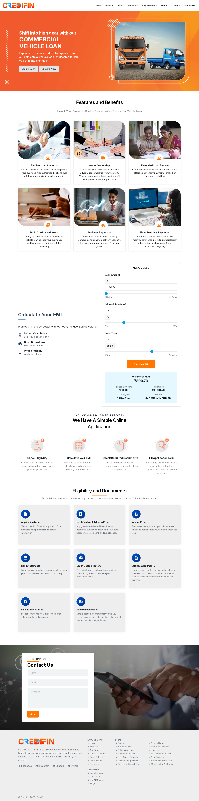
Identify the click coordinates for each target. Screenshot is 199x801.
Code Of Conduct (98, 753)
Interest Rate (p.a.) (115, 304)
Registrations (148, 5)
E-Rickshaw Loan (125, 750)
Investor (132, 5)
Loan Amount (112, 274)
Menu (164, 5)
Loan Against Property (128, 757)
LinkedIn (60, 765)
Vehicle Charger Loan (128, 760)
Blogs (92, 783)
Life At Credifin (97, 780)
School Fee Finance (160, 746)
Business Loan (124, 746)
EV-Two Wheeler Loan (161, 753)
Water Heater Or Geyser (162, 764)
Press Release (96, 757)
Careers (176, 5)
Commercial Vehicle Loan (129, 764)
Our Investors (96, 760)
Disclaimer (95, 764)
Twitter (74, 765)
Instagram (43, 765)
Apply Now (28, 68)
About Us (94, 746)
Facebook (26, 765)
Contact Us (189, 5)
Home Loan (156, 750)
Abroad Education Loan (161, 760)
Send (33, 714)
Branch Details (96, 773)
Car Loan (122, 743)
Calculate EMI (141, 364)
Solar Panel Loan (158, 757)
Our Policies (95, 750)
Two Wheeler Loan (126, 753)
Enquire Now (49, 68)
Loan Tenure (112, 333)
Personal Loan (157, 743)
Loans (108, 5)
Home (98, 5)
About (120, 5)
